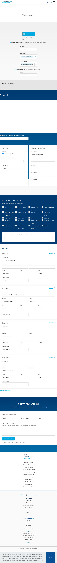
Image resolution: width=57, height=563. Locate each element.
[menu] (54, 2)
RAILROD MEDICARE (49, 220)
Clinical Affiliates (28, 484)
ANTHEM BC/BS (22, 207)
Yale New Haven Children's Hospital (28, 464)
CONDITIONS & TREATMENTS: (9, 158)
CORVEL (33, 212)
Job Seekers (28, 525)
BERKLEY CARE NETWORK (35, 209)
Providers (29, 523)
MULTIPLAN (21, 220)
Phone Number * (5, 277)
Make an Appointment (28, 502)
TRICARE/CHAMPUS (10, 226)
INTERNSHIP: (34, 165)
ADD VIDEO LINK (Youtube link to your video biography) (12, 135)
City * (3, 270)
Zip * (39, 270)
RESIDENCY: (34, 172)
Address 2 (31, 264)
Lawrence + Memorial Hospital (28, 469)
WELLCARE (46, 226)
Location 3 (6, 323)
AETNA (6, 207)
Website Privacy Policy (38, 560)
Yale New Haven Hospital (28, 481)
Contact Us (28, 515)
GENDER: (4, 151)
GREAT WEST (21, 218)
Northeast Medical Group (28, 486)
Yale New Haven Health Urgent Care (28, 477)
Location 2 (6, 288)
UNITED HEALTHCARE (21, 227)
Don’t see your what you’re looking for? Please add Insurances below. (19, 235)
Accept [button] (50, 557)
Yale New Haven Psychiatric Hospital (28, 472)
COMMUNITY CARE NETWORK (9, 214)
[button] (32, 56)
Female (6, 153)
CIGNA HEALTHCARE (49, 207)
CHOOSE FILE (29, 34)
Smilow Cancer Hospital (28, 474)
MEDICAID (46, 218)
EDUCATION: (34, 151)
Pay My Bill (28, 500)
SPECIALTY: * (23, 53)
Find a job (28, 512)
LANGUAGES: (5, 165)
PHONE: (21, 72)
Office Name (5, 257)
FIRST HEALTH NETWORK (47, 214)
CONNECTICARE (22, 212)
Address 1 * (4, 264)
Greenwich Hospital (28, 467)
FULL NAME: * (23, 46)
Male (13, 153)
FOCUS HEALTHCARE (10, 218)
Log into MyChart (28, 507)
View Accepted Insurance (28, 505)
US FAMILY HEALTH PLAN (36, 227)
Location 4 (6, 358)
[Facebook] (27, 542)
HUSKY (33, 218)
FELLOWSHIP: (34, 179)
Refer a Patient (28, 510)
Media (28, 520)
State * (21, 270)
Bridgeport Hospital (28, 462)
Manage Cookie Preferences (28, 528)
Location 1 (6, 254)
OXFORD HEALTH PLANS (35, 222)
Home (1, 6)
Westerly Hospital (28, 479)
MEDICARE (7, 220)
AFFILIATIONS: (23, 61)
